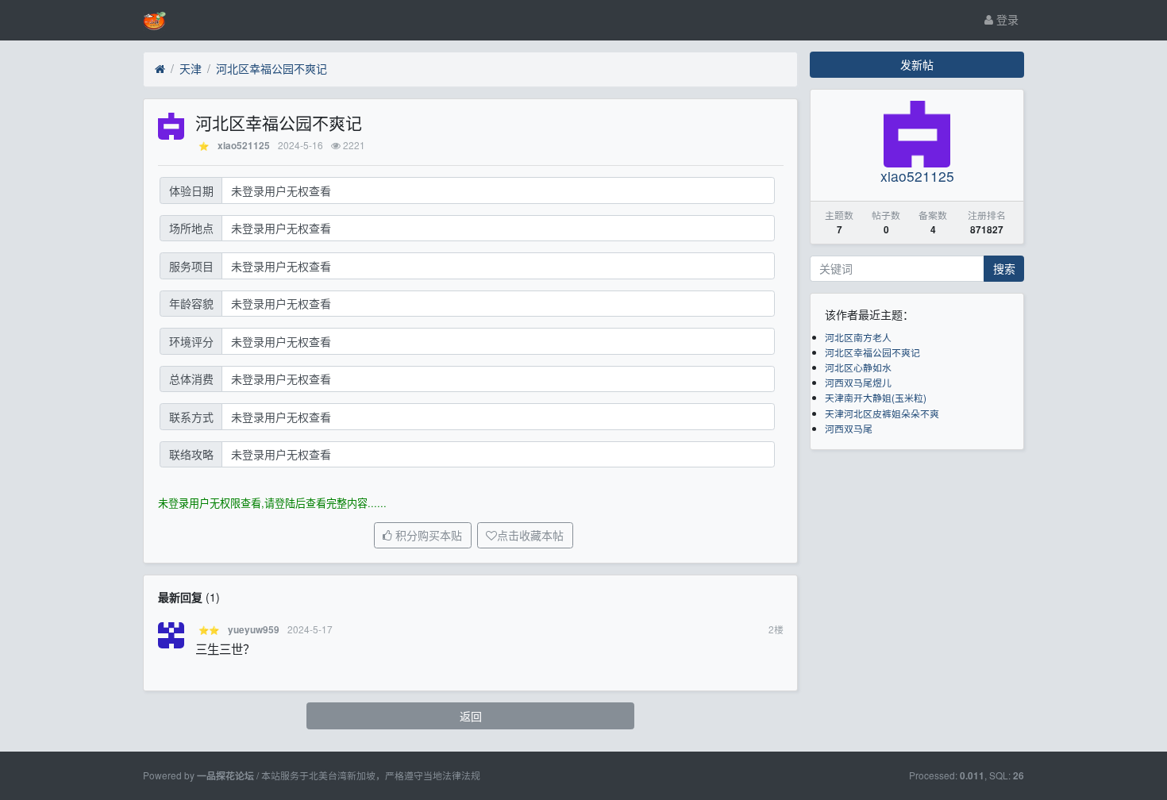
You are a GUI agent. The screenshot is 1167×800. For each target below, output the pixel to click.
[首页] (160, 69)
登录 (1006, 19)
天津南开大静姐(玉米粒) (875, 397)
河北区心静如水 (858, 367)
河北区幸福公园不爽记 (271, 68)
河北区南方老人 (858, 337)
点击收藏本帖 (530, 535)
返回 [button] (471, 716)
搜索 (1004, 268)
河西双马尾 (848, 428)
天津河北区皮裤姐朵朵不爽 (882, 413)
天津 (190, 68)
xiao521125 (244, 145)
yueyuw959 (253, 630)
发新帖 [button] (917, 64)
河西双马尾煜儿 (858, 382)
